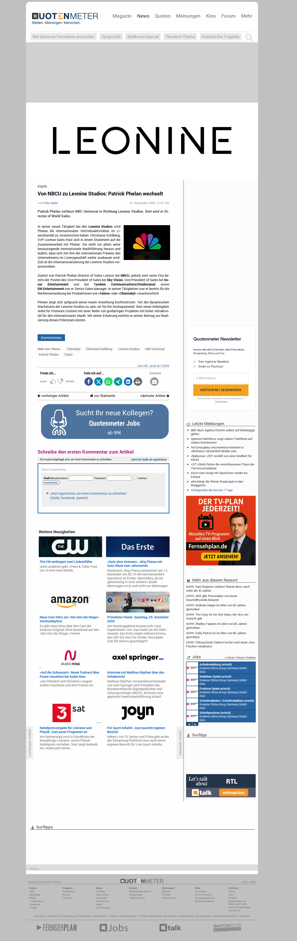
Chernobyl (73, 349)
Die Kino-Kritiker (203, 894)
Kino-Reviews (169, 897)
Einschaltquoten (128, 916)
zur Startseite (104, 395)
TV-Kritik (166, 894)
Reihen (66, 894)
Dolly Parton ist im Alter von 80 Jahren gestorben (216, 635)
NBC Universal (154, 349)
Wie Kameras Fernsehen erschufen (63, 36)
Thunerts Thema (180, 36)
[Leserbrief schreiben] (154, 382)
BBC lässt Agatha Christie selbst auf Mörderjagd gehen (223, 432)
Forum (228, 16)
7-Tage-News (36, 901)
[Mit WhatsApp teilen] (108, 382)
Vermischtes (102, 894)
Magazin (122, 16)
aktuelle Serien (186, 916)
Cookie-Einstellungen (239, 907)
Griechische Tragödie (220, 36)
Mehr (246, 16)
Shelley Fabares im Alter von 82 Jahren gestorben (216, 625)
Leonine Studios (128, 349)
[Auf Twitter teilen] (98, 382)
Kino (211, 16)
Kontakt (232, 897)
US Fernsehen (100, 916)
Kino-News (201, 891)
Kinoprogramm (204, 916)
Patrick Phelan (48, 354)
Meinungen (188, 16)
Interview (67, 897)
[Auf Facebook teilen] (89, 382)
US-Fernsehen (103, 907)
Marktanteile (135, 894)
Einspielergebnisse (205, 897)
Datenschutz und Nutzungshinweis (237, 902)
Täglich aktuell (137, 897)
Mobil (32, 897)
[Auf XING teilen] (118, 382)
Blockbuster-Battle (204, 901)
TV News (113, 916)
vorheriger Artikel (54, 395)
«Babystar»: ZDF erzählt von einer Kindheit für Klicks (221, 458)
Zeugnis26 (111, 36)
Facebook (34, 904)
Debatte (166, 891)
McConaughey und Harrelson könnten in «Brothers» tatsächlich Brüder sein (217, 449)
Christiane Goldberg (99, 349)
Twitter (33, 907)
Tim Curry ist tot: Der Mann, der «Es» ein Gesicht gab (217, 616)
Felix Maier (50, 203)
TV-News (100, 891)
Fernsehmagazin (68, 916)
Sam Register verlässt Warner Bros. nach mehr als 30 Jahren (218, 588)
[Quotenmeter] (65, 19)
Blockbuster (155, 916)
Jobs (231, 894)
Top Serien (244, 916)
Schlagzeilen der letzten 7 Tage (212, 490)
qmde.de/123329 (159, 365)
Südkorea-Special (143, 36)
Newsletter (34, 894)
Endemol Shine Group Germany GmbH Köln (223, 668)
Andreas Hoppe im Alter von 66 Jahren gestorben (216, 607)
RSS (31, 891)
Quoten (163, 16)
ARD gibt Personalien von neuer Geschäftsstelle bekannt (211, 598)
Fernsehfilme (170, 916)
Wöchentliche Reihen (140, 891)
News (143, 16)
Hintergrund (69, 891)
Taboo (68, 354)
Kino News (39, 916)
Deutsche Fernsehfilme (225, 916)
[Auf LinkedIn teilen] (128, 382)
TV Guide (143, 916)
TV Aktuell (52, 916)
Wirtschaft (101, 897)
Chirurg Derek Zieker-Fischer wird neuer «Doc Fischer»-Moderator (220, 644)
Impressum (234, 910)
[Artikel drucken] (138, 382)
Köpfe (99, 904)
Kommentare (51, 337)
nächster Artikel (153, 395)
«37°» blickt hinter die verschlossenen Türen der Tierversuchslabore (222, 466)
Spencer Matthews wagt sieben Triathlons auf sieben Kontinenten (221, 441)
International (103, 901)
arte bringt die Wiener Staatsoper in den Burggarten (217, 483)
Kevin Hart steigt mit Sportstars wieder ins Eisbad (219, 475)
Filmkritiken (84, 916)
